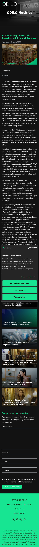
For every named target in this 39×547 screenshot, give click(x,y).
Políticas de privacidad (19, 533)
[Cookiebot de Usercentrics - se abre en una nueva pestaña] (28, 248)
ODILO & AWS (19, 513)
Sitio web (5, 470)
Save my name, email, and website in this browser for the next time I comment (19, 480)
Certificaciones (26, 537)
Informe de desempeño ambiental (15, 542)
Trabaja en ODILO (19, 500)
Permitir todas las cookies (19, 283)
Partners (19, 509)
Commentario (8, 426)
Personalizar (18, 290)
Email (4, 461)
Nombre (5, 452)
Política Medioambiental (28, 540)
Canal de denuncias (13, 537)
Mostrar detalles (27, 277)
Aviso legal (7, 533)
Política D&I (14, 540)
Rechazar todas (19, 297)
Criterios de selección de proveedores (25, 544)
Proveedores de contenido (19, 504)
